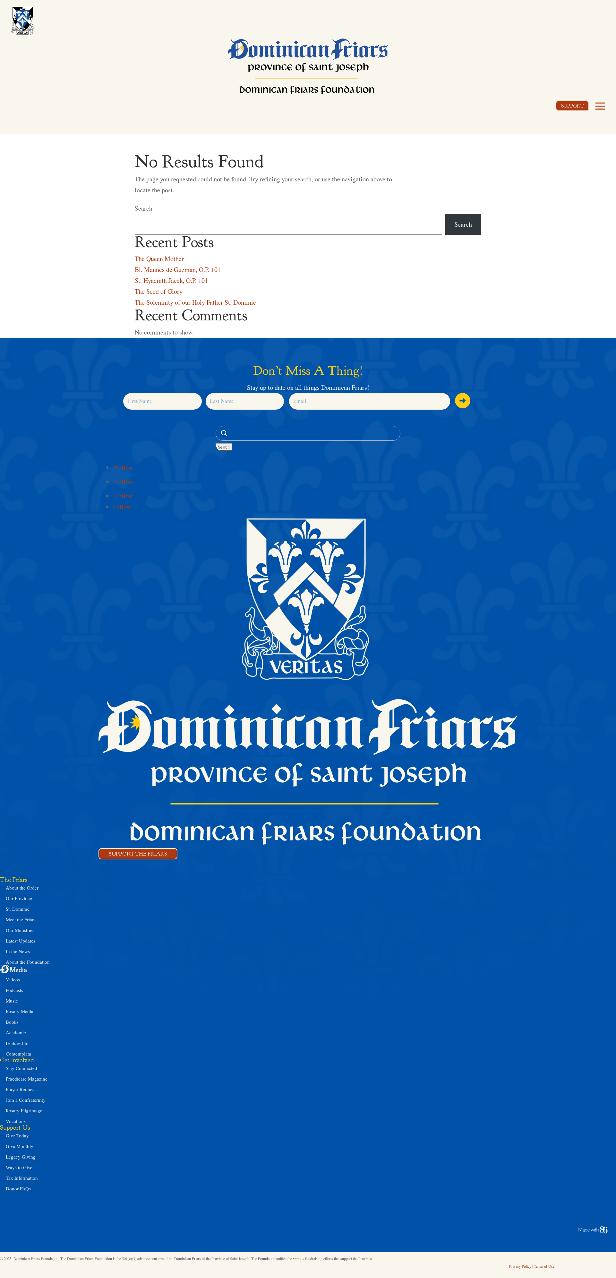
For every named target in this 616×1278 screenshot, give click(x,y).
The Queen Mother (159, 258)
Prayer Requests (22, 1089)
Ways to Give (19, 1167)
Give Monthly (19, 1146)
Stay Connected (21, 1068)
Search (143, 208)
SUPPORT (572, 106)
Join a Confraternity (26, 1100)
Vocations (16, 1121)
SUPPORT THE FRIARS (138, 853)
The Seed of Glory (159, 291)
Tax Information (22, 1178)
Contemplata (18, 1053)
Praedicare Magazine (26, 1078)
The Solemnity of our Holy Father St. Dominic (195, 302)
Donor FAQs (18, 1188)
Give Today (17, 1135)
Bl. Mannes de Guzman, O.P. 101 (178, 269)
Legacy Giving (21, 1156)
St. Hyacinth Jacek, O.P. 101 (171, 280)
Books (12, 1022)
